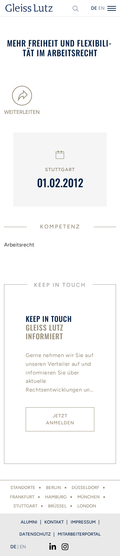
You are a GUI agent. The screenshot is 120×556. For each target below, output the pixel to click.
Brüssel (57, 505)
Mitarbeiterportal (79, 534)
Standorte (22, 487)
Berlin (53, 487)
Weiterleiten (22, 112)
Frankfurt (22, 496)
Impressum (83, 522)
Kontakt (54, 522)
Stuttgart (25, 505)
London (86, 505)
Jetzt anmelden (60, 419)
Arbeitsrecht (19, 244)
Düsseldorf (85, 487)
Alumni (29, 522)
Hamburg (56, 496)
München (88, 496)
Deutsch (94, 8)
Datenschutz (35, 534)
